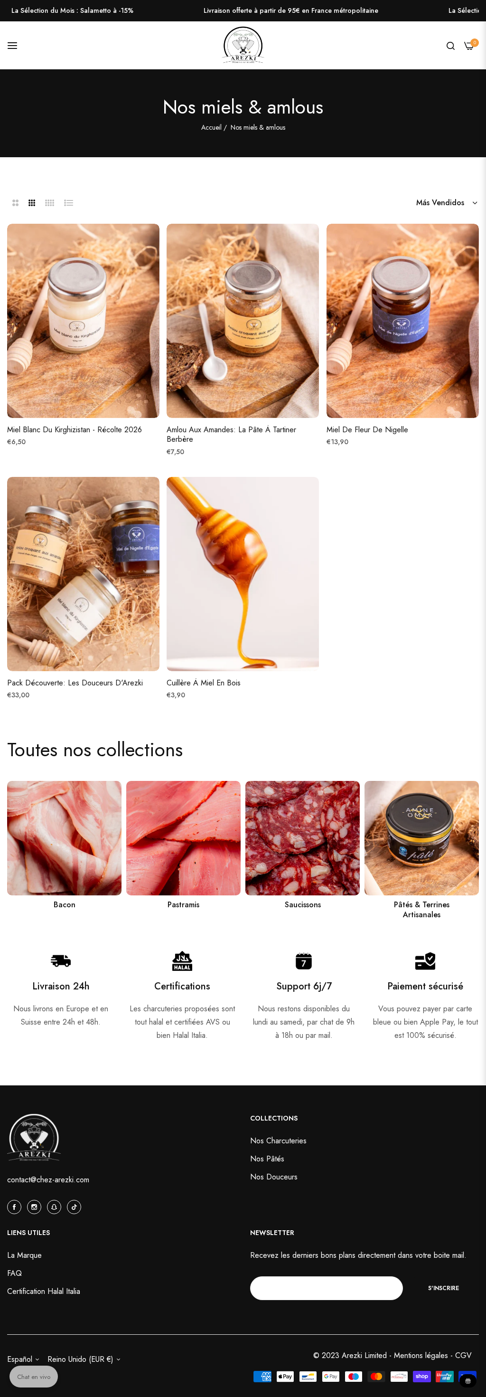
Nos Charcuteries (278, 1140)
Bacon (64, 905)
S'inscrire (443, 1288)
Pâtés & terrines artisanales (421, 910)
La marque (24, 1255)
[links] (64, 838)
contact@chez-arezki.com (48, 1179)
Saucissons (303, 905)
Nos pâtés (267, 1158)
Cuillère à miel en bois (204, 683)
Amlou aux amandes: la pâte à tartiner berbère (231, 435)
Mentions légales (422, 1355)
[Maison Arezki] (243, 45)
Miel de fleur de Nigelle (367, 430)
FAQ (14, 1273)
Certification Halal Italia (43, 1291)
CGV (463, 1355)
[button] (149, 240)
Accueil (211, 127)
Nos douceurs (274, 1176)
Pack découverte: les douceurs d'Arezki (75, 683)
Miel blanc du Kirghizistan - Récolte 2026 (74, 430)
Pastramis (183, 905)
